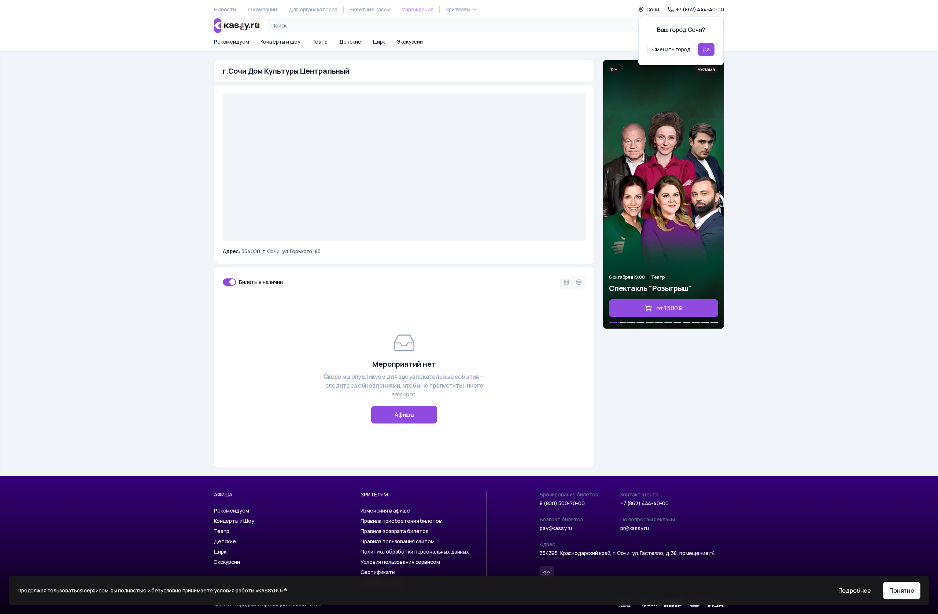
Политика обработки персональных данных (415, 551)
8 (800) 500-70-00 (562, 503)
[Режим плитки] (566, 282)
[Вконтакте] (547, 573)
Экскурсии (410, 41)
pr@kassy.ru (634, 528)
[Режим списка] (579, 282)
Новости (225, 9)
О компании (262, 9)
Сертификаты (378, 572)
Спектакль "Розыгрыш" (650, 288)
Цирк (379, 41)
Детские (350, 41)
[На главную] (236, 25)
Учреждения (417, 9)
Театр (320, 41)
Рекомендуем (231, 41)
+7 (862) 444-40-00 (644, 503)
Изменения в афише (385, 510)
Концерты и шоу (280, 41)
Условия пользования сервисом (400, 561)
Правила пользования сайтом (397, 541)
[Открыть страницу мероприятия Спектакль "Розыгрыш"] (663, 194)
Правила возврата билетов (395, 531)
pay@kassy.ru (556, 528)
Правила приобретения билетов (401, 520)
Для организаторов (313, 9)
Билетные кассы (370, 9)
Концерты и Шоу (234, 520)
